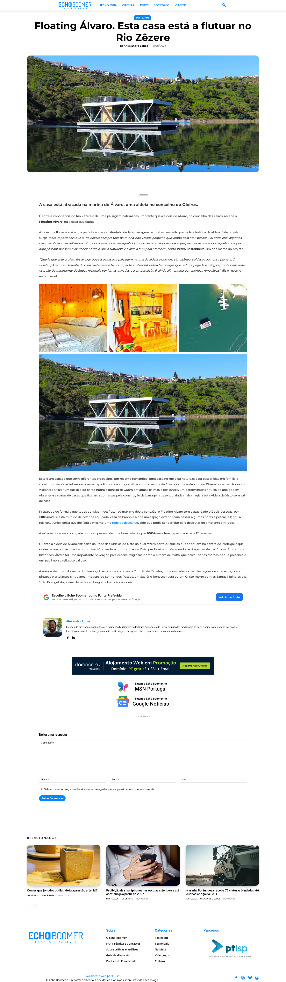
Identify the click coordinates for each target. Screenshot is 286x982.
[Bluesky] (250, 978)
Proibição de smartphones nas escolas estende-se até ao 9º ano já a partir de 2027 (142, 892)
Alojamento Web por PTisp (102, 976)
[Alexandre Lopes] (52, 629)
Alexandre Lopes (136, 45)
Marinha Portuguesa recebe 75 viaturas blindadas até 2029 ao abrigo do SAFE (222, 892)
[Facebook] (67, 636)
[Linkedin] (73, 636)
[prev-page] (29, 906)
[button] (224, 5)
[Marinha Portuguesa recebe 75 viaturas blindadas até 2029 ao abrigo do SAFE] (222, 865)
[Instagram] (243, 978)
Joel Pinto (47, 895)
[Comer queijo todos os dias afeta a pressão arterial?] (63, 865)
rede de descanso (125, 522)
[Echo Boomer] (75, 5)
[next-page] (35, 906)
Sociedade (142, 17)
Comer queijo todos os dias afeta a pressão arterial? (62, 890)
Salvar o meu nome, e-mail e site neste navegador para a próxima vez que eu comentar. (100, 789)
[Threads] (257, 978)
